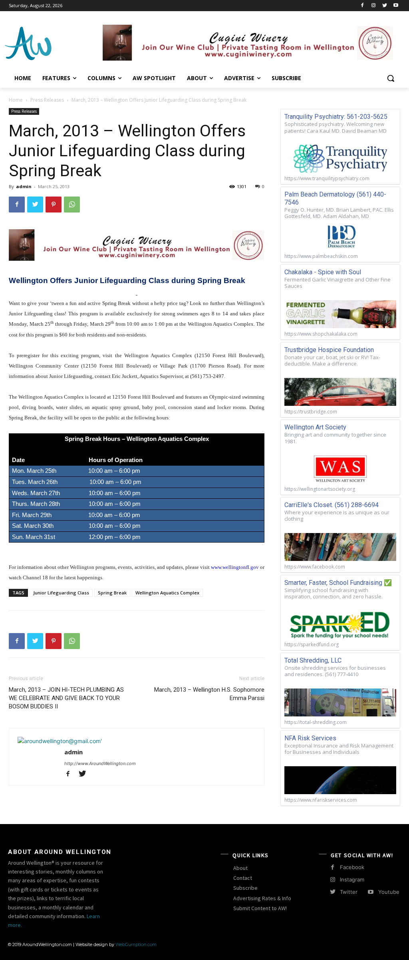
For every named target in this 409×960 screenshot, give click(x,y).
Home (16, 99)
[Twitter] (384, 5)
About (240, 867)
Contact (242, 877)
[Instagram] (373, 5)
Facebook (352, 867)
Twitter (348, 892)
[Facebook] (362, 5)
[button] (390, 78)
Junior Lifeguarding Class (61, 593)
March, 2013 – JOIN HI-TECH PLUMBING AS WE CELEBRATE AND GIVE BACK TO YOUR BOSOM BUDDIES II (66, 698)
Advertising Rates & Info (262, 898)
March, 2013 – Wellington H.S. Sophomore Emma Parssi (209, 694)
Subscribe (245, 887)
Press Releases (47, 99)
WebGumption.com (136, 944)
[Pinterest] (54, 204)
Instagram (352, 879)
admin (24, 186)
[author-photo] (60, 741)
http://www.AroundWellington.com (100, 763)
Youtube (388, 892)
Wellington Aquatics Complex (167, 593)
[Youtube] (395, 5)
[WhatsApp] (72, 204)
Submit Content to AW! (260, 908)
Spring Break (112, 593)
